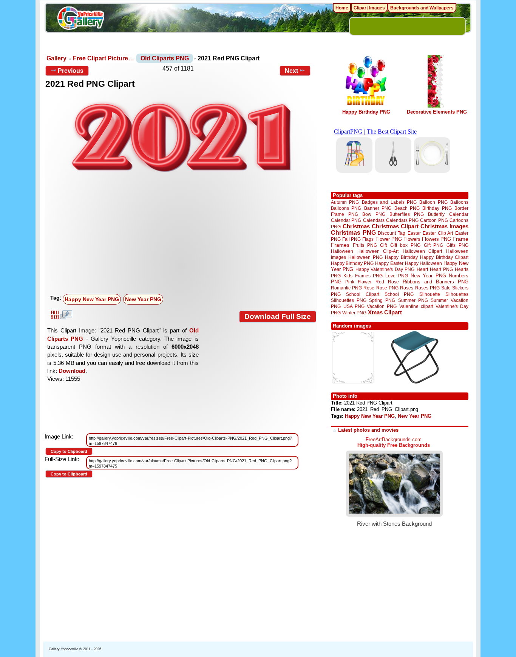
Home (341, 8)
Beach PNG (407, 208)
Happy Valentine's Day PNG (384, 269)
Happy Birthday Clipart (444, 257)
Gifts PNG (457, 245)
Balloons (459, 202)
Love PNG (396, 275)
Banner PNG (377, 208)
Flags (368, 239)
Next (291, 71)
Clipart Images (369, 8)
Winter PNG (354, 312)
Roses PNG (427, 288)
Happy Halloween (423, 263)
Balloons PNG (346, 208)
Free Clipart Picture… (103, 58)
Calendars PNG (402, 220)
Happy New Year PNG (92, 299)
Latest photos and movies (368, 430)
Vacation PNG (382, 306)
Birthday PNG (436, 208)
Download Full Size (277, 316)
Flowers (411, 239)
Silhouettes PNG (348, 300)
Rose (368, 288)
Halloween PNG (365, 257)
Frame (460, 239)
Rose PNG (387, 288)
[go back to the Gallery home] (80, 19)
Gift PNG (433, 245)
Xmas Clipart (385, 312)
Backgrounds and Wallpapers (422, 8)
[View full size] (181, 136)
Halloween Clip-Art (378, 251)
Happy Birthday (401, 257)
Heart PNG (441, 269)
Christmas (356, 226)
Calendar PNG (346, 220)
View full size (60, 315)
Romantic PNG (346, 288)
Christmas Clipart (395, 226)
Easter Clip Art (438, 233)
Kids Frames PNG (363, 275)
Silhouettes (456, 294)
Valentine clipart (416, 306)
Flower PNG (388, 239)
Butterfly (436, 214)
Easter (414, 233)
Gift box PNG (405, 245)
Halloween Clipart (422, 251)
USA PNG (354, 306)
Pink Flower (358, 281)
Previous (70, 71)
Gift (383, 245)
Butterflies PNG (406, 214)
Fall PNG (351, 239)
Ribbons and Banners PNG (435, 282)
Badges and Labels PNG (389, 202)
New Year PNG (143, 299)
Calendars (374, 220)
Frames (340, 245)
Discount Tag (391, 233)
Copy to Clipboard (69, 451)
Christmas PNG (353, 232)
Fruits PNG (365, 245)
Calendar (458, 214)
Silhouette (429, 294)
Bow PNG (373, 214)
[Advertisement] (182, 235)
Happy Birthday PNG (366, 112)
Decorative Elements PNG (437, 112)
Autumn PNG (345, 202)
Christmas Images (444, 226)
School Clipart (362, 294)
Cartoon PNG (434, 220)
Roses (406, 288)
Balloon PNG (433, 202)
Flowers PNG (436, 239)
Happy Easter (389, 263)
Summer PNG (413, 300)
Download (72, 371)
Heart (422, 269)
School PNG (399, 294)
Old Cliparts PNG (165, 58)
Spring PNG (382, 300)
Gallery (56, 58)
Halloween (342, 251)
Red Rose (387, 281)
